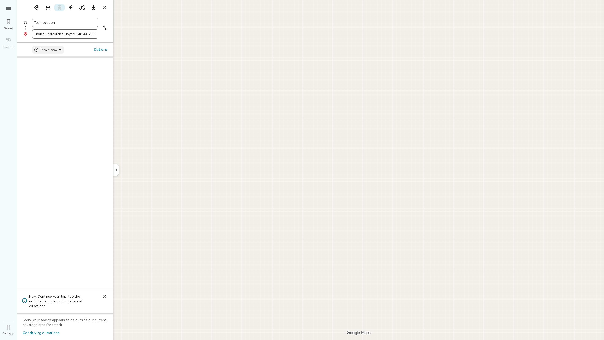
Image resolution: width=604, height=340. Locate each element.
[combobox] (65, 22)
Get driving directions (41, 333)
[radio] (36, 7)
